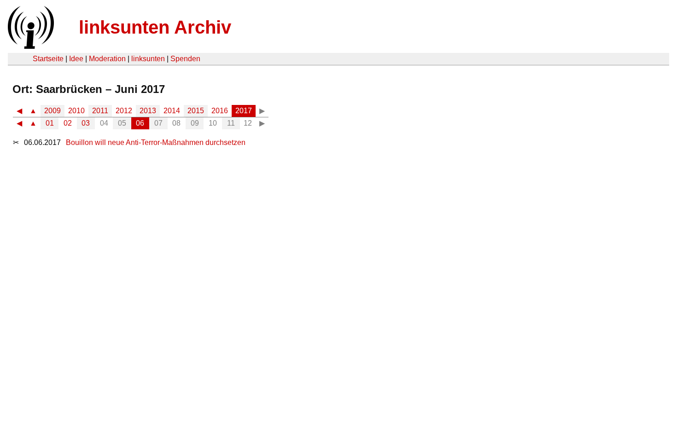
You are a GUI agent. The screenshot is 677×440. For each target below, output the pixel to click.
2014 (171, 111)
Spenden (185, 59)
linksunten (148, 59)
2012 (124, 111)
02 (68, 123)
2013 (148, 111)
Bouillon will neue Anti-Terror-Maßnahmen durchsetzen (155, 142)
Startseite (48, 59)
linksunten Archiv (155, 27)
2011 (100, 111)
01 (50, 123)
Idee (76, 59)
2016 (219, 111)
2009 (52, 111)
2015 (195, 111)
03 (86, 123)
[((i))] (29, 46)
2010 (76, 111)
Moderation (107, 59)
